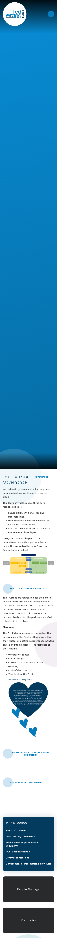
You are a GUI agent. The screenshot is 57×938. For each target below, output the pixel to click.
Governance (41, 477)
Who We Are (21, 477)
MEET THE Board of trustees (27, 588)
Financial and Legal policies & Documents (30, 753)
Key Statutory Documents (26, 782)
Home (6, 477)
